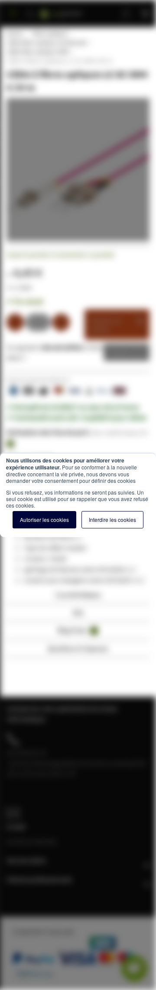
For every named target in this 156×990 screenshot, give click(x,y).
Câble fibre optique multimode (46, 42)
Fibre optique (49, 33)
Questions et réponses (78, 648)
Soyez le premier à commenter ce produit (60, 255)
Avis (78, 612)
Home (14, 33)
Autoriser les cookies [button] (44, 519)
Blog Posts (76, 630)
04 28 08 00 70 (26, 752)
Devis (120, 352)
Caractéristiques (78, 594)
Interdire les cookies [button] (112, 519)
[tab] (78, 597)
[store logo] (72, 10)
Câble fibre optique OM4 (37, 52)
